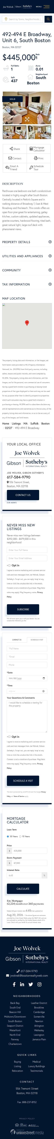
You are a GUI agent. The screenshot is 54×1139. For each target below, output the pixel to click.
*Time (9, 685)
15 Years (26, 836)
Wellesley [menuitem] (39, 1030)
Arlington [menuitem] (39, 1025)
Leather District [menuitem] (39, 1002)
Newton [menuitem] (39, 1021)
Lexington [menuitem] (39, 1034)
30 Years (14, 836)
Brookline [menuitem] (39, 1007)
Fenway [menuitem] (15, 1039)
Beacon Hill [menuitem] (15, 1012)
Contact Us (23, 495)
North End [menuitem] (15, 1034)
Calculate (23, 888)
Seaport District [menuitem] (15, 1025)
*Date (9, 672)
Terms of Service (19, 796)
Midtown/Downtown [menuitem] (15, 1016)
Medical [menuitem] (37, 1061)
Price (9, 845)
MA (26, 423)
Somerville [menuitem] (39, 1016)
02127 (8, 428)
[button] (48, 19)
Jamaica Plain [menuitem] (39, 1039)
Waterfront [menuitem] (15, 1030)
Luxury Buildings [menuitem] (36, 1066)
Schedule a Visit (37, 640)
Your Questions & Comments (21, 697)
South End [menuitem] (15, 1007)
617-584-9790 (18, 477)
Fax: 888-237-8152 (27, 1102)
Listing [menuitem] (17, 1066)
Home (5, 423)
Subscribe (23, 609)
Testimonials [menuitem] (36, 1070)
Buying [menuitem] (17, 1061)
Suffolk (34, 423)
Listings (16, 423)
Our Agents (11, 503)
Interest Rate (13, 870)
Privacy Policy (27, 1118)
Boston (45, 423)
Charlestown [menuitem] (15, 1043)
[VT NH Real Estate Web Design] (27, 1131)
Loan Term (12, 829)
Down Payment (14, 857)
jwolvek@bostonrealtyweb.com (29, 975)
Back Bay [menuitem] (15, 1002)
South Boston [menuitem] (15, 1021)
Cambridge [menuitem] (39, 1012)
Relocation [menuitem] (17, 1070)
